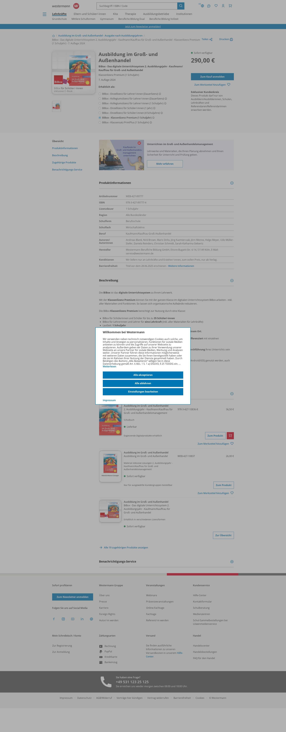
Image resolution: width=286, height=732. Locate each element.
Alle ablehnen (143, 383)
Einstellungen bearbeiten (143, 391)
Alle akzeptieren (143, 375)
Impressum (109, 400)
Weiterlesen (109, 366)
